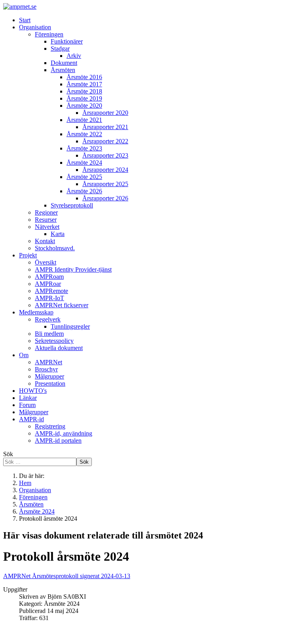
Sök (8, 454)
